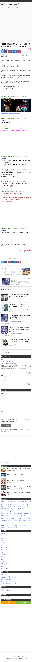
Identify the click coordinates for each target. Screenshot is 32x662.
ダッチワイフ (5, 511)
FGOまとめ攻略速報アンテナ (8, 583)
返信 (29, 372)
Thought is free (24, 658)
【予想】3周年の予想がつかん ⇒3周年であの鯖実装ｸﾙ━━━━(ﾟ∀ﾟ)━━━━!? (19, 317)
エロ (2, 538)
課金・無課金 (4, 568)
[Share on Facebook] (5, 51)
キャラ (2, 543)
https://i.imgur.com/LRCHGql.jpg (10, 113)
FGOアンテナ (4, 574)
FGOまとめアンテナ (6, 579)
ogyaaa (29, 252)
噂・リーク (4, 557)
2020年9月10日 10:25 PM (7, 361)
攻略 (2, 559)
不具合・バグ (4, 550)
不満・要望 (4, 552)
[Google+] (9, 51)
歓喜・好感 (4, 564)
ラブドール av (11, 527)
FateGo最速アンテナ (6, 581)
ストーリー (4, 545)
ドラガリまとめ (5, 589)
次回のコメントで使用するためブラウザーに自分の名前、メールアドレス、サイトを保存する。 (16, 420)
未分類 (2, 561)
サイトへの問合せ (5, 597)
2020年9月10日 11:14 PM (7, 378)
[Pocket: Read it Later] (19, 51)
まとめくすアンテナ (6, 591)
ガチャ (2, 540)
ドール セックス (6, 523)
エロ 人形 (19, 516)
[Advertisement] (16, 24)
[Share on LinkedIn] (12, 51)
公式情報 (3, 554)
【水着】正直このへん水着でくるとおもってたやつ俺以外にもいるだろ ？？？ (19, 296)
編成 (2, 566)
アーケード (4, 533)
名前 (2, 411)
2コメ (29, 49)
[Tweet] (2, 51)
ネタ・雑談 (24, 250)
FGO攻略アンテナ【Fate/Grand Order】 (12, 576)
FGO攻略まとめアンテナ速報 (8, 578)
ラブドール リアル (23, 504)
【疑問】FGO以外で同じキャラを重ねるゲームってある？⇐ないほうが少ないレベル (19, 329)
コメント (3, 393)
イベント (3, 536)
